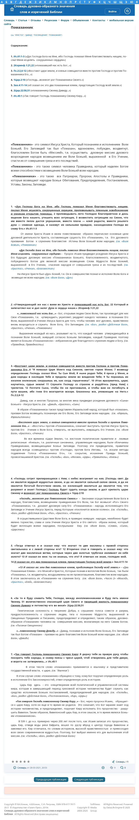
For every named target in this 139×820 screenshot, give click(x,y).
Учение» (30, 268)
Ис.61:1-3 (19, 56)
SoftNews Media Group (95, 807)
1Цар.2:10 (20, 79)
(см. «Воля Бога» (55, 277)
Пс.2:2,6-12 (20, 70)
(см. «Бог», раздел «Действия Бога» (106, 324)
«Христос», (17, 581)
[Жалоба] (103, 767)
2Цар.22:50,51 (22, 90)
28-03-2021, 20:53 (38, 767)
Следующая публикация (88, 779)
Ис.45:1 (18, 95)
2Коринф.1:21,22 (24, 65)
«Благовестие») (45, 268)
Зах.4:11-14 (21, 85)
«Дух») (69, 277)
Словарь (120, 761)
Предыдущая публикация (51, 779)
